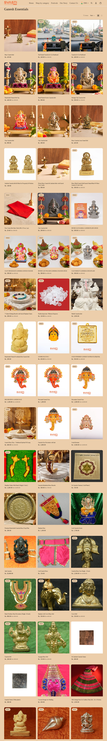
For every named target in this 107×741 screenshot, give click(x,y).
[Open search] (91, 3)
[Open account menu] (96, 3)
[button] (92, 15)
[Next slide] (33, 35)
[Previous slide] (7, 35)
